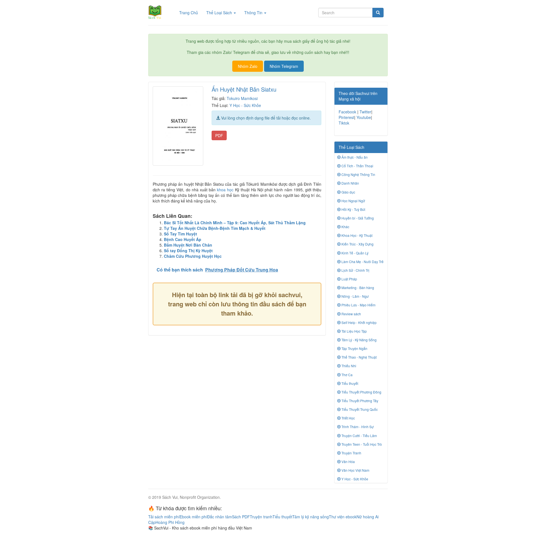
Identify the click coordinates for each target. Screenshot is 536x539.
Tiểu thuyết (349, 383)
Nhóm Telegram (284, 66)
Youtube (363, 117)
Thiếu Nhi (348, 365)
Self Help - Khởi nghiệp (359, 322)
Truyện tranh (261, 516)
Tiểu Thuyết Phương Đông (361, 392)
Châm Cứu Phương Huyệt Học (193, 256)
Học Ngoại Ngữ (353, 200)
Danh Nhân (350, 183)
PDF (219, 135)
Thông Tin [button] (254, 12)
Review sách (351, 313)
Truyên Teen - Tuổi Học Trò (361, 444)
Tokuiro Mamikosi (242, 98)
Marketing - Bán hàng (357, 287)
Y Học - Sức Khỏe (245, 105)
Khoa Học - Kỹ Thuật (356, 235)
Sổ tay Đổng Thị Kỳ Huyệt (188, 250)
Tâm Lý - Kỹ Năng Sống (359, 339)
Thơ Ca (347, 374)
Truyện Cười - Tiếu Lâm (359, 435)
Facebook (347, 112)
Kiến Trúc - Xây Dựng (357, 244)
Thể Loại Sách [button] (219, 12)
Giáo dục (348, 192)
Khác (345, 226)
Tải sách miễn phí (164, 516)
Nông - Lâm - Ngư (354, 296)
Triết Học (348, 418)
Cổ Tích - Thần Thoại (357, 165)
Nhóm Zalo (247, 66)
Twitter (365, 112)
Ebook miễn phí (193, 516)
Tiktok (344, 123)
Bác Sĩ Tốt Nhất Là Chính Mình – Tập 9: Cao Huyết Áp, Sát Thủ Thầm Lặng (235, 222)
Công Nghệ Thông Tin (358, 174)
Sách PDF (241, 516)
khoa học (225, 189)
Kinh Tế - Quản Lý (354, 253)
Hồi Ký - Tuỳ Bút (353, 209)
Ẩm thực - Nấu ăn (354, 157)
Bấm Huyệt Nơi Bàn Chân (188, 245)
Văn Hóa (348, 461)
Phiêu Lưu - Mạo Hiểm (358, 304)
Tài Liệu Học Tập (354, 331)
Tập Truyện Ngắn (354, 348)
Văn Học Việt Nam (355, 470)
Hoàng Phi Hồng (170, 522)
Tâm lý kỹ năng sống (310, 516)
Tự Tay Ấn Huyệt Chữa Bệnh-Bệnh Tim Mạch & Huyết (214, 228)
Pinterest (346, 117)
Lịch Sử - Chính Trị (355, 270)
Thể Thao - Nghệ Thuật (359, 357)
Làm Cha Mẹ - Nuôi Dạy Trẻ (362, 261)
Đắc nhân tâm (219, 516)
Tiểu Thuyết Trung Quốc (359, 409)
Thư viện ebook (342, 516)
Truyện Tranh (351, 452)
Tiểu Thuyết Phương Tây (359, 400)
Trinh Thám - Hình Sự (357, 426)
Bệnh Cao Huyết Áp (182, 239)
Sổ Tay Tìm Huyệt (180, 234)
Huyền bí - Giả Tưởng (357, 218)
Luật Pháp (349, 278)
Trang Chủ (190, 12)
